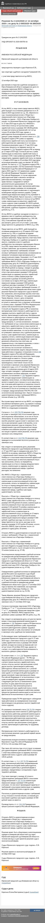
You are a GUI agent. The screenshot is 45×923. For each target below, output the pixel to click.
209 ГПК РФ (19, 412)
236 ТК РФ (30, 709)
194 (20, 804)
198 (23, 804)
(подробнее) (6, 883)
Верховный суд (8, 8)
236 (38, 136)
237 (20, 164)
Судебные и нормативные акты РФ (16, 4)
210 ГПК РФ (22, 438)
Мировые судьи (29, 11)
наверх (37, 910)
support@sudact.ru (15, 914)
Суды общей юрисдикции (12, 11)
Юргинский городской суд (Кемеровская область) (17, 26)
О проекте (4, 915)
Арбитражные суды (24, 8)
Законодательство (9, 13)
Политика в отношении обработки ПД (18, 915)
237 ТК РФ (24, 761)
